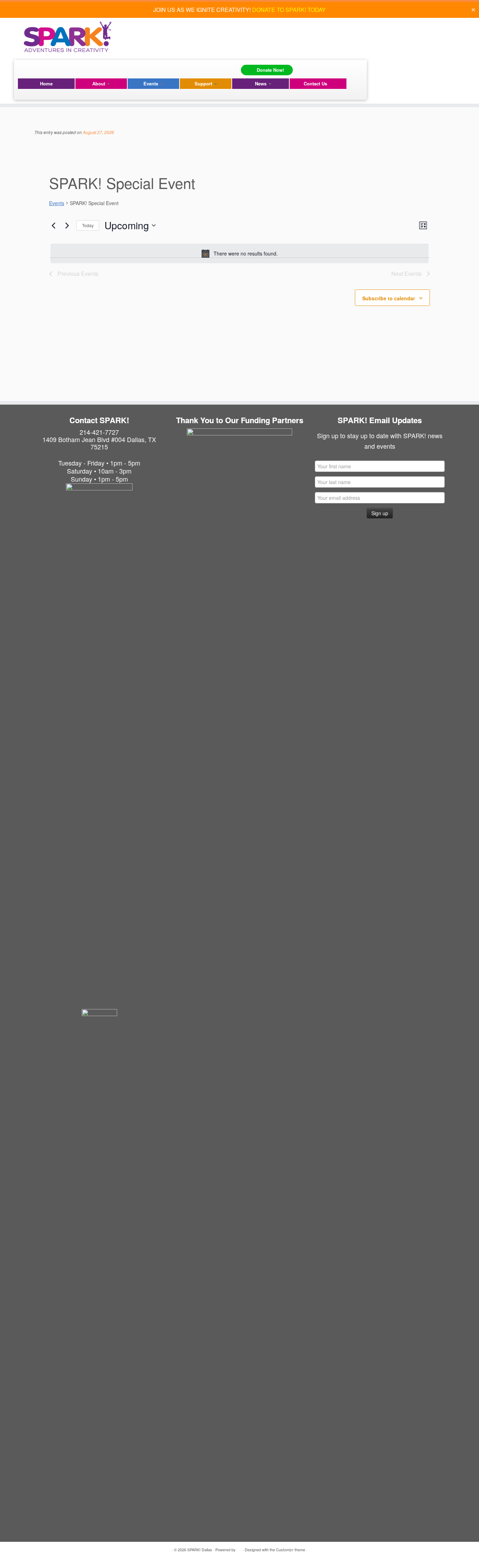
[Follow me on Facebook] (24, 68)
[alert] (239, 253)
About (99, 83)
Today (88, 225)
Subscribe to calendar (388, 298)
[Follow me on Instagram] (34, 68)
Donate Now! (270, 70)
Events (151, 83)
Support (204, 83)
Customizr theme (290, 1549)
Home (46, 83)
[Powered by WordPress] (239, 1548)
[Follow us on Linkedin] (45, 68)
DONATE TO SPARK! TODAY (289, 10)
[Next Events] (67, 225)
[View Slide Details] (239, 480)
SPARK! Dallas (199, 1549)
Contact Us (315, 83)
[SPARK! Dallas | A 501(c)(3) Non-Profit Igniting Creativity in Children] (67, 36)
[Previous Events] (53, 225)
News (261, 83)
